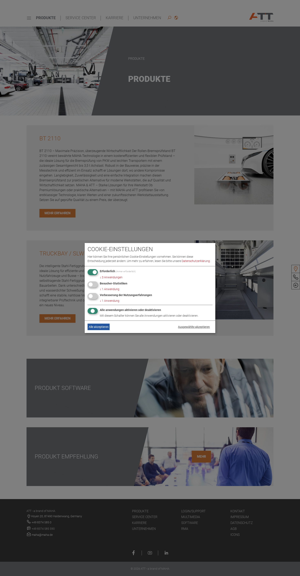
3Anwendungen (111, 277)
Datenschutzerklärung (196, 261)
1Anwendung (109, 289)
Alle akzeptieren (99, 327)
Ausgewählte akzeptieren (194, 327)
